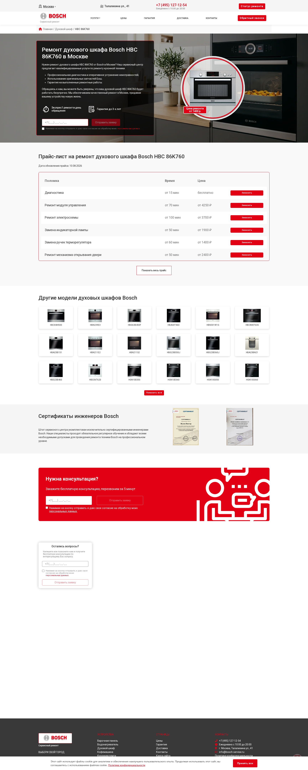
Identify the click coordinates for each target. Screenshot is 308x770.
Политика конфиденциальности (126, 765)
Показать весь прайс (154, 270)
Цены (123, 18)
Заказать (247, 193)
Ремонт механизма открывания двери (73, 255)
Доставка (182, 18)
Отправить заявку (106, 122)
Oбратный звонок (252, 18)
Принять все (245, 763)
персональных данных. (128, 128)
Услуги (94, 18)
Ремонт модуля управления (65, 205)
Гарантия (149, 18)
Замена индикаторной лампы (66, 230)
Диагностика (54, 193)
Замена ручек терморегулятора (68, 242)
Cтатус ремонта (252, 6)
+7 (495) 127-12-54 (171, 5)
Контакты (211, 18)
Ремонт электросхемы (61, 217)
